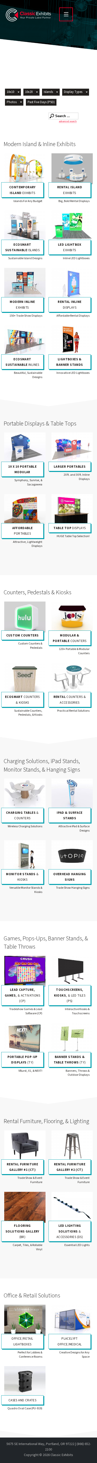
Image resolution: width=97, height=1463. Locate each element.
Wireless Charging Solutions (25, 826)
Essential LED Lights (77, 1245)
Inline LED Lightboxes (76, 258)
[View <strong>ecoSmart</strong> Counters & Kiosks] (25, 678)
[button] (13, 92)
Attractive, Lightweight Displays (27, 544)
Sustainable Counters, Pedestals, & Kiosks (28, 713)
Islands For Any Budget (27, 201)
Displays (69, 528)
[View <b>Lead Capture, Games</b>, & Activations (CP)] (25, 971)
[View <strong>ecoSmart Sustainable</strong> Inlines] (25, 341)
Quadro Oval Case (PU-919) (24, 1408)
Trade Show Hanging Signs (73, 888)
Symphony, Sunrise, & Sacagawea (28, 482)
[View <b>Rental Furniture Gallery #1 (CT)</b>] (25, 1146)
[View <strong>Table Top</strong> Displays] (72, 510)
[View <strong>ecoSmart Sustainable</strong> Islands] (25, 226)
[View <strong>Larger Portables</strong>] (72, 448)
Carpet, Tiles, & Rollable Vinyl (27, 1247)
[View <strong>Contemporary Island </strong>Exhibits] (25, 169)
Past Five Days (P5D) (41, 102)
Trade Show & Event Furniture (29, 1180)
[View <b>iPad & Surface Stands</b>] (72, 794)
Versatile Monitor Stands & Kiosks (25, 890)
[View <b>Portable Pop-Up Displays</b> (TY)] (25, 1039)
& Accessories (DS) (69, 1231)
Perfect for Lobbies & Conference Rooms (30, 1354)
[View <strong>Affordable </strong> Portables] (25, 510)
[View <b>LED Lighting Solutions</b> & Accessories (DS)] (72, 1207)
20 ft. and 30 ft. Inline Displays (77, 477)
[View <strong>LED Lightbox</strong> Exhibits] (72, 226)
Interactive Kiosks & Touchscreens (77, 1011)
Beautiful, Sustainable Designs (28, 375)
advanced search (68, 121)
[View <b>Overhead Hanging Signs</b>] (72, 856)
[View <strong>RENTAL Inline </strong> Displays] (72, 283)
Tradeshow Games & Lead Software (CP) (25, 1011)
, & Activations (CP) (22, 995)
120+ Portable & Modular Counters (74, 651)
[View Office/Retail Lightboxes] (25, 1320)
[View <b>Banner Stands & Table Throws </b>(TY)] (72, 1039)
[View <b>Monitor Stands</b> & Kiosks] (25, 856)
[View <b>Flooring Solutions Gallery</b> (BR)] (25, 1207)
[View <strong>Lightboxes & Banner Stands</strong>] (72, 341)
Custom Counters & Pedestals (30, 645)
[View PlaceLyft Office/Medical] (72, 1320)
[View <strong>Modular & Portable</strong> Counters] (72, 617)
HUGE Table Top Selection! (73, 536)
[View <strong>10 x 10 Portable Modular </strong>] (25, 448)
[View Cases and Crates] (25, 1382)
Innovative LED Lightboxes (73, 373)
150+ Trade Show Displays (25, 316)
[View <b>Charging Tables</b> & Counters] (25, 794)
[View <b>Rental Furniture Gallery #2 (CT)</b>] (72, 1146)
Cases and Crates (22, 1400)
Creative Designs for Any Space (74, 1354)
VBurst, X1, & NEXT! (30, 1071)
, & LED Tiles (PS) (70, 995)
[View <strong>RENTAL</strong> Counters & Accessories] (72, 678)
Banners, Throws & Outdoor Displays (78, 1073)
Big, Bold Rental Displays (74, 201)
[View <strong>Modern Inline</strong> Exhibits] (25, 283)
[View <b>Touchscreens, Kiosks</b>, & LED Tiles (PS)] (72, 971)
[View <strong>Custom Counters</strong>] (25, 617)
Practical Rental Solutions (73, 711)
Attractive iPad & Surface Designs (74, 828)
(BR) (22, 1231)
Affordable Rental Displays (73, 316)
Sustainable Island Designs (25, 258)
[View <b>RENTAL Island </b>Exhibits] (72, 169)
